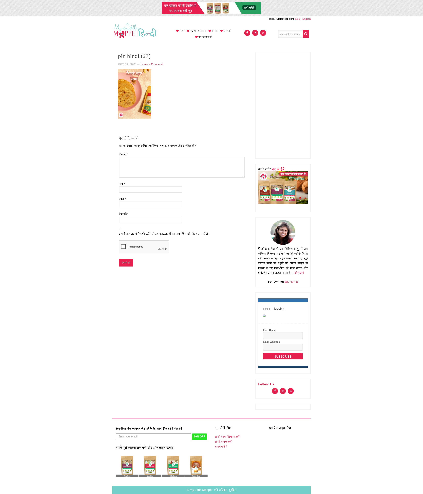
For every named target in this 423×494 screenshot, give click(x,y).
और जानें (299, 273)
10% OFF (199, 436)
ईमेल (122, 199)
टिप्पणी (123, 154)
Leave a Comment (151, 64)
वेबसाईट (123, 214)
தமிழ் (297, 18)
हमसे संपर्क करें (223, 441)
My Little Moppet (135, 33)
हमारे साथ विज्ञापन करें (227, 436)
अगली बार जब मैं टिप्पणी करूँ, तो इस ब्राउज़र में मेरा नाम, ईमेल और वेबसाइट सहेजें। (164, 234)
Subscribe (282, 356)
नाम (122, 183)
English (306, 18)
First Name (269, 330)
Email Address (271, 341)
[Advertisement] (283, 104)
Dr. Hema (291, 281)
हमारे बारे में (221, 446)
